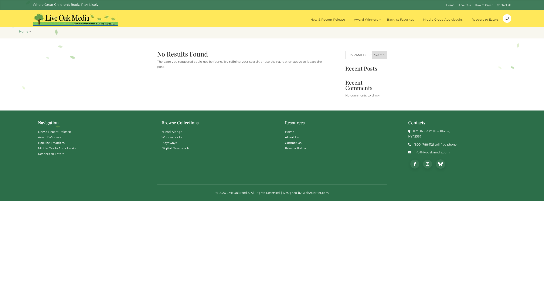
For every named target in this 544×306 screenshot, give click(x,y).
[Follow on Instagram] (427, 164)
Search (379, 55)
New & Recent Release (327, 19)
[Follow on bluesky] (440, 164)
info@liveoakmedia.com (432, 152)
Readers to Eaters (485, 19)
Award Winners (366, 19)
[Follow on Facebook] (414, 164)
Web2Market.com (315, 193)
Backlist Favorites (400, 19)
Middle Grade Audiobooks (443, 19)
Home (23, 31)
